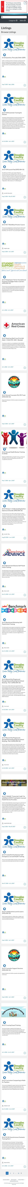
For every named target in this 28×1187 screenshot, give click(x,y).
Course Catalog (6, 1179)
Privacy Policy (21, 1179)
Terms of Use (13, 1179)
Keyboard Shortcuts (14, 1181)
